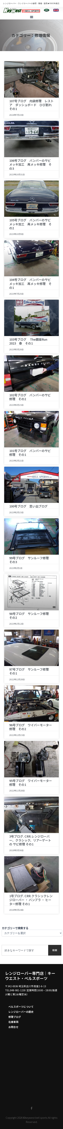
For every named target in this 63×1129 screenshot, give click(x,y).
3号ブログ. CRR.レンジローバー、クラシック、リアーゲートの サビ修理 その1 (30, 840)
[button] (31, 16)
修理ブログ (14, 1017)
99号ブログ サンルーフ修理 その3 (30, 560)
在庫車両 (13, 1022)
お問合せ (13, 1027)
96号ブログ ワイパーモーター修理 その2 (30, 727)
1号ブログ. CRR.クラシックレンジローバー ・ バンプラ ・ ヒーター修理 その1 (31, 900)
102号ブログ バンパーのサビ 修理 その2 (31, 397)
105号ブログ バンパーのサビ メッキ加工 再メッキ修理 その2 (31, 224)
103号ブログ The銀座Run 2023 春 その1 (29, 341)
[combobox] (25, 950)
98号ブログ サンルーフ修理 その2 (30, 615)
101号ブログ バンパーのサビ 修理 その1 (31, 452)
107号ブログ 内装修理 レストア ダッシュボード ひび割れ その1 (32, 105)
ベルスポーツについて (21, 1006)
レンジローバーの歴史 (21, 1011)
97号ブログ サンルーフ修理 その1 (30, 671)
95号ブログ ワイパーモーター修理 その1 (30, 782)
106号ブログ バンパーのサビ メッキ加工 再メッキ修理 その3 (31, 164)
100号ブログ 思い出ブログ (28, 506)
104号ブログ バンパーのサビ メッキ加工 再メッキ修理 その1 (31, 283)
